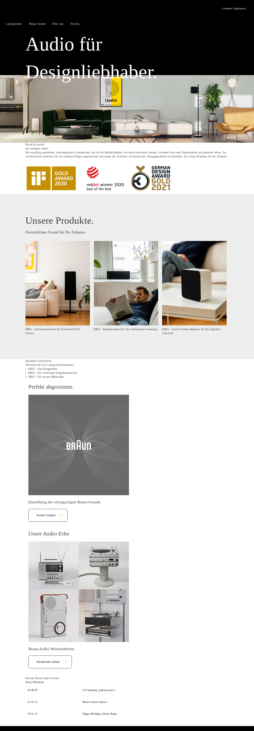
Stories (74, 23)
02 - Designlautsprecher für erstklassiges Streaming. (126, 329)
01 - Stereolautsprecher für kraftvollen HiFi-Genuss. (53, 331)
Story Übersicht (34, 682)
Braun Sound (37, 23)
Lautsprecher (14, 23)
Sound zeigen (46, 515)
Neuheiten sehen (48, 661)
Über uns (58, 23)
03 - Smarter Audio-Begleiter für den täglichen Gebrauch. (191, 331)
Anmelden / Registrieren (234, 8)
